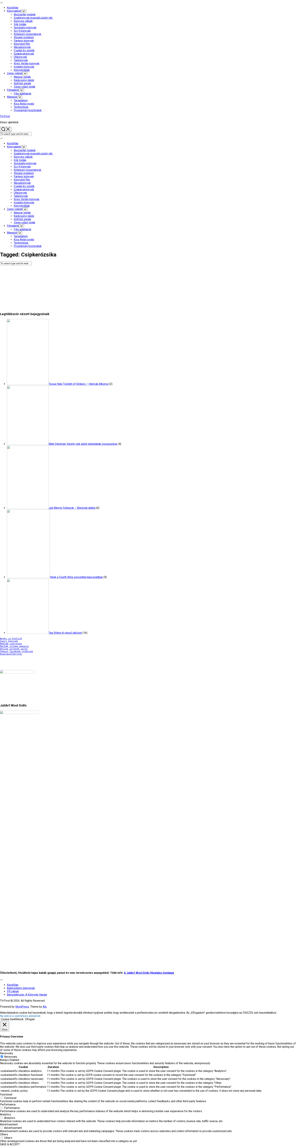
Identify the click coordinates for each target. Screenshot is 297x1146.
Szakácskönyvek (24, 53)
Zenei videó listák (24, 86)
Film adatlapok (22, 93)
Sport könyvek (9, 641)
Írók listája (20, 24)
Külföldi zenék (22, 83)
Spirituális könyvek (25, 27)
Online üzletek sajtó (14, 649)
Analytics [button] (5, 1114)
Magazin (12, 96)
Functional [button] (6, 1094)
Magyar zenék (22, 77)
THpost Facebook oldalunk (16, 651)
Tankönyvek (21, 60)
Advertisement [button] (9, 1124)
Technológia (21, 107)
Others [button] (4, 1134)
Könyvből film (22, 44)
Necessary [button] (6, 1053)
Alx (45, 1006)
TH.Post (5, 116)
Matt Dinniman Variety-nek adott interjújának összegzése (83, 444)
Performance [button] (8, 1104)
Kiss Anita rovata (24, 103)
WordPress (22, 1006)
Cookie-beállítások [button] (12, 1019)
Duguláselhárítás (11, 654)
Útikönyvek (20, 57)
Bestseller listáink (25, 14)
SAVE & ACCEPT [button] (10, 1144)
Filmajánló (13, 90)
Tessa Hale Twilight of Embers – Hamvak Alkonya (78, 384)
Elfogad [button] (30, 1019)
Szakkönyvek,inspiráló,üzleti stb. (33, 17)
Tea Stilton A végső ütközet (65, 632)
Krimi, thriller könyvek (26, 63)
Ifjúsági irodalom (24, 37)
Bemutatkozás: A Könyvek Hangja (27, 994)
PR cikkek (13, 991)
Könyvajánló (14, 11)
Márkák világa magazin (14, 646)
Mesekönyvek (22, 47)
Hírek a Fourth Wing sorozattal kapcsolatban (76, 577)
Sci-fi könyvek (22, 30)
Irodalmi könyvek (24, 66)
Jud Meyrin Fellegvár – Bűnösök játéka (72, 507)
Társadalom (21, 100)
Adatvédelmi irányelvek (21, 988)
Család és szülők (24, 50)
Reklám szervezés (11, 643)
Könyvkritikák (22, 70)
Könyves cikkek (23, 21)
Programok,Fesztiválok (28, 110)
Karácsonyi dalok (24, 80)
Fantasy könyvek (24, 40)
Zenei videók (15, 73)
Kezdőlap (12, 7)
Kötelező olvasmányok (27, 34)
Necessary (10, 1056)
